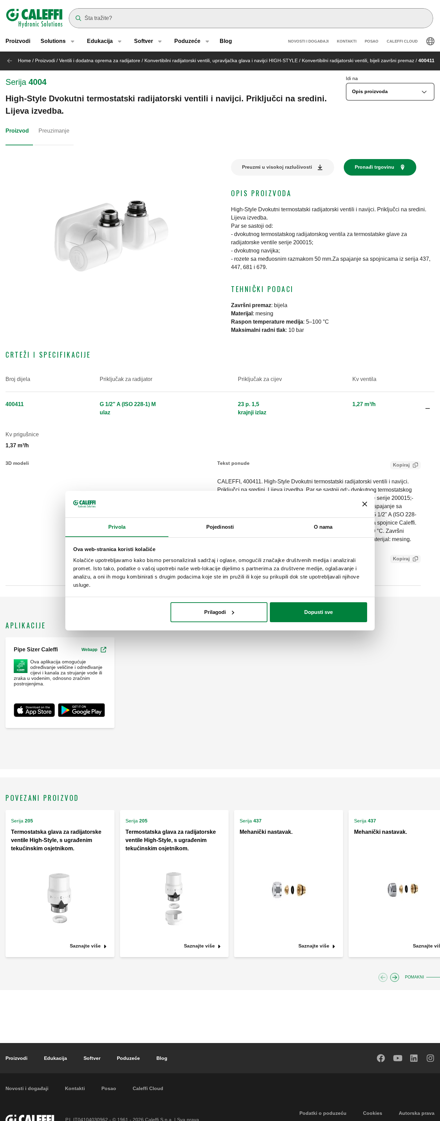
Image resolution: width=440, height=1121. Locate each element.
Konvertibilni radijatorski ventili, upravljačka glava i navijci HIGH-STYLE (221, 60)
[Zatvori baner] (364, 504)
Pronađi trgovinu (374, 167)
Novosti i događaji (308, 41)
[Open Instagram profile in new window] (430, 1058)
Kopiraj (401, 465)
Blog (226, 41)
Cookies (372, 1113)
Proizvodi (18, 41)
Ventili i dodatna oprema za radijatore (99, 60)
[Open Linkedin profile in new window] (414, 1058)
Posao (371, 41)
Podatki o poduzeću (322, 1113)
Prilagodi (215, 612)
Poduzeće (128, 1058)
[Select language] (430, 41)
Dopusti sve (318, 612)
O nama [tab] (323, 526)
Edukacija (55, 1058)
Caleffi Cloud (402, 41)
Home (24, 60)
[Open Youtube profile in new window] (397, 1058)
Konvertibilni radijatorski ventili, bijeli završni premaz (358, 60)
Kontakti (346, 41)
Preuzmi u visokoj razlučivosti (277, 167)
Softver (92, 1058)
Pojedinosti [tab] (220, 526)
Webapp (89, 649)
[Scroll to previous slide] (382, 977)
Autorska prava (416, 1113)
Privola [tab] (116, 526)
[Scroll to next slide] (394, 977)
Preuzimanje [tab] (53, 131)
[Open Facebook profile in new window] (381, 1058)
